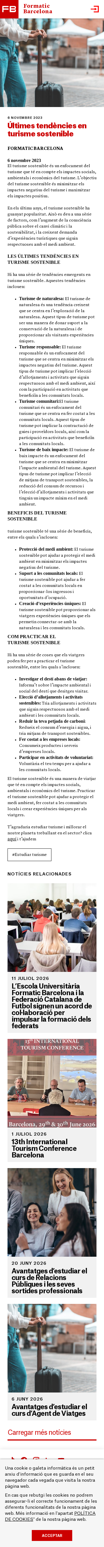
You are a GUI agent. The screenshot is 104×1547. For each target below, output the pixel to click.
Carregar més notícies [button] (39, 1432)
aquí (12, 839)
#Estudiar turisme (29, 855)
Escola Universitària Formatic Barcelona (9, 9)
